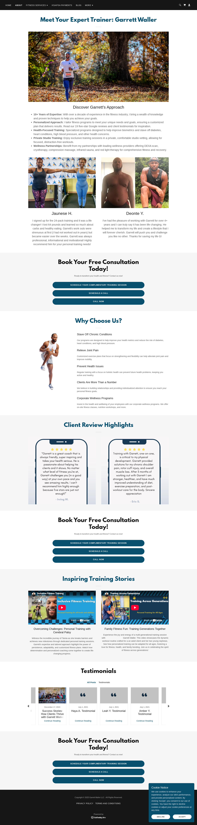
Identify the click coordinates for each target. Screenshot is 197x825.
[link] (184, 5)
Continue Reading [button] (52, 721)
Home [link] (8, 5)
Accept (182, 817)
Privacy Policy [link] (84, 803)
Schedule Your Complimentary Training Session (98, 285)
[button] (37, 5)
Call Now (98, 301)
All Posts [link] (91, 682)
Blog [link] (79, 5)
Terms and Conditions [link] (108, 803)
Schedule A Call (98, 293)
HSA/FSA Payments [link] (62, 5)
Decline (161, 817)
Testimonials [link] (104, 682)
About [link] (18, 5)
